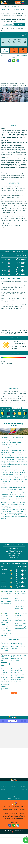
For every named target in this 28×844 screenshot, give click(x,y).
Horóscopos (24, 790)
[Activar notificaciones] (20, 840)
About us (14, 811)
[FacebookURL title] (9, 60)
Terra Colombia (14, 786)
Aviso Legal (5, 809)
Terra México (24, 786)
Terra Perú (3, 790)
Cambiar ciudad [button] (8, 24)
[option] (5, 50)
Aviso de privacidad (13, 809)
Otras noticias (20, 793)
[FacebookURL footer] (9, 825)
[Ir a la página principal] (5, 2)
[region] (14, 72)
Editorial (17, 798)
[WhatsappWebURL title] (13, 60)
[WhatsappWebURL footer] (13, 825)
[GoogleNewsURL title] (17, 60)
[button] (26, 2)
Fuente (22, 55)
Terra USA (14, 790)
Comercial (11, 798)
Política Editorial (21, 809)
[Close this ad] (27, 836)
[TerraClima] (23, 2)
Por (2, 55)
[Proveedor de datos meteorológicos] (14, 832)
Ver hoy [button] (20, 24)
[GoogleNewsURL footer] (17, 825)
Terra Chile (3, 786)
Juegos (7, 793)
